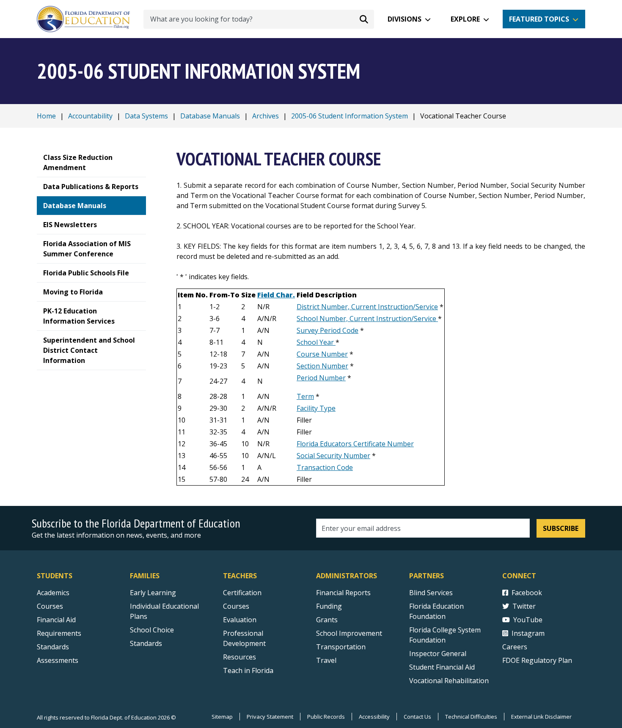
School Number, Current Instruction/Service (367, 318)
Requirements (59, 633)
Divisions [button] (404, 19)
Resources (239, 657)
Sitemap (222, 716)
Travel (326, 660)
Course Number (322, 354)
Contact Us (417, 716)
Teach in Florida (248, 670)
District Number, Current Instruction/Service (367, 306)
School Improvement (349, 633)
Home (46, 116)
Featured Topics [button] (539, 19)
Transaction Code (325, 467)
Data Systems (146, 116)
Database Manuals (210, 116)
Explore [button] (465, 19)
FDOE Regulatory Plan (537, 660)
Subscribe (560, 528)
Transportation (341, 646)
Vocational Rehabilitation (449, 680)
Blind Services (431, 592)
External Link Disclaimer (541, 716)
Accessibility (374, 716)
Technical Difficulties (471, 716)
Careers (514, 646)
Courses (50, 606)
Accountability (90, 116)
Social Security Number (333, 455)
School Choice (152, 630)
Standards (53, 646)
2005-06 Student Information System (349, 116)
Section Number (322, 366)
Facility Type (316, 408)
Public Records (326, 716)
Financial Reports (343, 592)
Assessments (57, 660)
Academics (53, 592)
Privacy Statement (270, 716)
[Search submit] (364, 19)
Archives (265, 116)
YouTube (527, 619)
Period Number (321, 377)
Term (305, 396)
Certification (242, 592)
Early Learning (153, 592)
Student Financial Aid (442, 667)
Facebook (527, 592)
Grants (327, 619)
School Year (316, 342)
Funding (329, 606)
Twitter (524, 606)
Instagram (528, 633)
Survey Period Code (327, 330)
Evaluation (239, 619)
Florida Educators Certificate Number (355, 443)
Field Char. (276, 294)
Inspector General (437, 653)
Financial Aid (56, 619)
